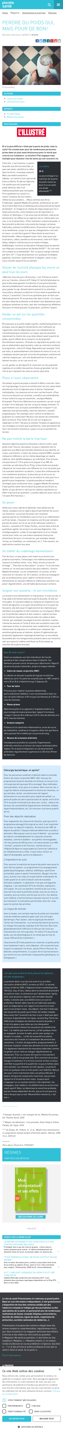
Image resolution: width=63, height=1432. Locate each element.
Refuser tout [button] (47, 1418)
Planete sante (7, 4)
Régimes (52, 12)
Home (5, 12)
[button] (37, 40)
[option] (31, 132)
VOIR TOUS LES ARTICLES (16, 1158)
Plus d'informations (11, 1355)
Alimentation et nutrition (34, 12)
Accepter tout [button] (16, 1418)
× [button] (59, 1369)
